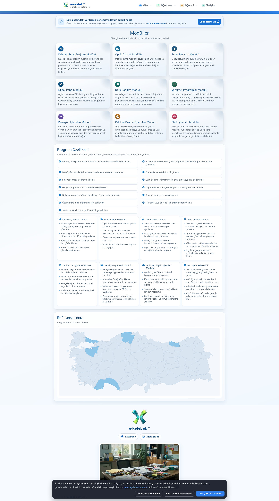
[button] (145, 5)
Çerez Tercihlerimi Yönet (179, 493)
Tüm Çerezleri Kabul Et (210, 493)
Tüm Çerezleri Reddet (148, 493)
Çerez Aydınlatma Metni (135, 487)
